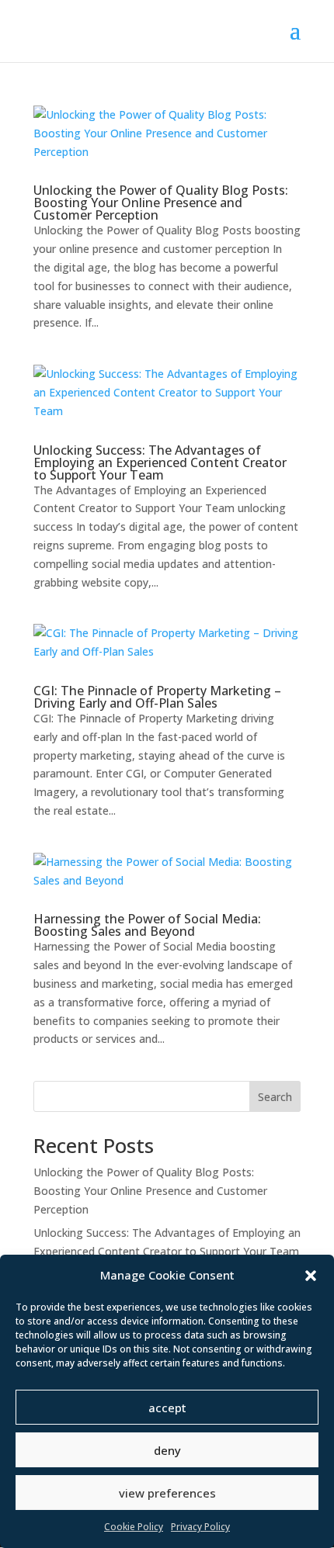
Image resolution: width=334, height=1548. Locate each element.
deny (167, 1450)
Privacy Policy (200, 1526)
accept (167, 1407)
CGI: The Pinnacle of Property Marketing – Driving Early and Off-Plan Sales (157, 697)
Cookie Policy (133, 1526)
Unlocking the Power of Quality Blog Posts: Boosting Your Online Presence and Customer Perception (160, 202)
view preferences (167, 1493)
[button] (310, 1275)
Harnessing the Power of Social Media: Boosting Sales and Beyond (147, 925)
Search (275, 1096)
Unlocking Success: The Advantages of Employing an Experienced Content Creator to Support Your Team (160, 462)
